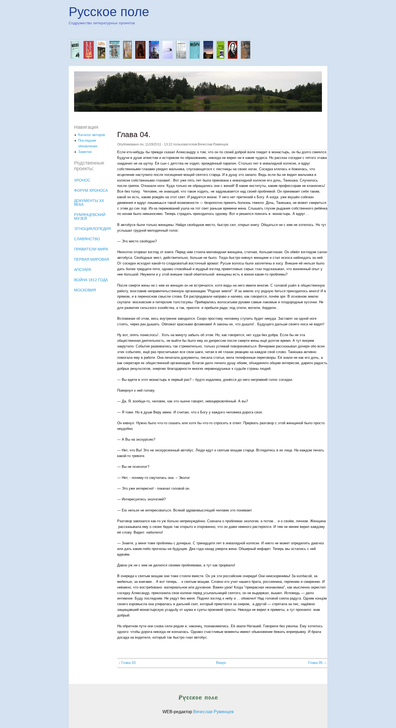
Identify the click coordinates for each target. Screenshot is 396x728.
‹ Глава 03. (128, 663)
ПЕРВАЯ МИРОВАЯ (91, 259)
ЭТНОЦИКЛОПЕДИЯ (92, 229)
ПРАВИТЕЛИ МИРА (91, 249)
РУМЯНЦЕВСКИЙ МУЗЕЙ (89, 217)
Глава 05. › (316, 663)
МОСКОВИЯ (85, 290)
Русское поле (109, 12)
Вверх (220, 663)
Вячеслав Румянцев (213, 711)
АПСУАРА (82, 269)
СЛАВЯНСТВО (87, 239)
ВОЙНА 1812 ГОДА (91, 280)
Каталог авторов (91, 135)
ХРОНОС (82, 180)
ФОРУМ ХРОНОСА (91, 190)
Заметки (85, 152)
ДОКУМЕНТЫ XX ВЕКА (89, 202)
